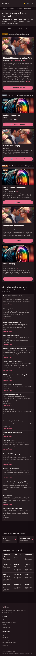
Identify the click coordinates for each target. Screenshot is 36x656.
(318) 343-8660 (9, 119)
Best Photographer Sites (9, 640)
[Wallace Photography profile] (18, 105)
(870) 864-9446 (15, 60)
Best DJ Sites (5, 637)
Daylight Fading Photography (14, 187)
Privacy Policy (6, 627)
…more (27, 81)
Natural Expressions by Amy (17, 58)
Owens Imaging (9, 264)
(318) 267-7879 (9, 191)
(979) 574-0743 (9, 230)
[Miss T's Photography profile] (18, 136)
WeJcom (5, 3)
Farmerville (19, 8)
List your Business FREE (9, 622)
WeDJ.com (4, 8)
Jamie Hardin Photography (13, 225)
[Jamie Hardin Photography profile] (18, 215)
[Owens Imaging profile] (18, 253)
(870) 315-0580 (9, 268)
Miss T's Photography (11, 146)
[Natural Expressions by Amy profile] (18, 46)
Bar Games (5, 645)
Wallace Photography (12, 115)
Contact (4, 624)
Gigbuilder (5, 635)
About (3, 619)
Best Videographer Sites (9, 642)
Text (23, 60)
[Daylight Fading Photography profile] (18, 177)
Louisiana (11, 8)
